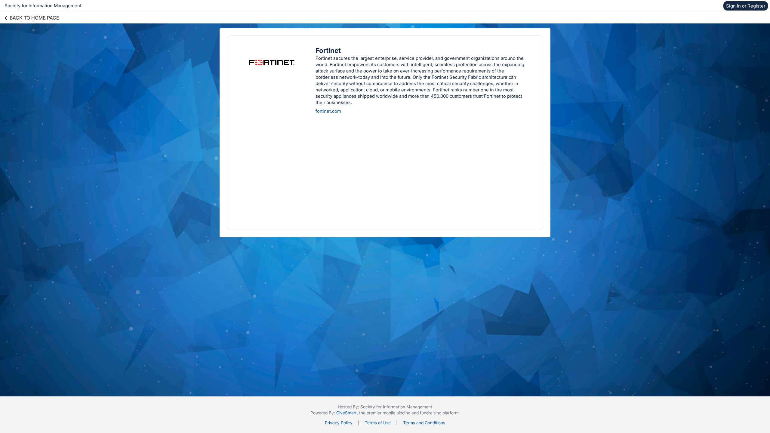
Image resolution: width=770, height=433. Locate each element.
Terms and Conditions (424, 422)
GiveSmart (346, 412)
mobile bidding (396, 412)
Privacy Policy (339, 422)
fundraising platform (439, 412)
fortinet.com (328, 111)
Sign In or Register (745, 6)
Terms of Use (378, 422)
